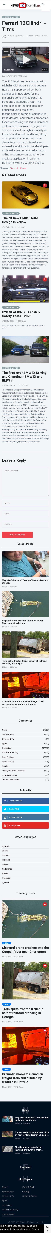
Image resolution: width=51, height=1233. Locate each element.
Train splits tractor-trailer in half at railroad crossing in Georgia (22, 1013)
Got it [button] (47, 1228)
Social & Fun (8, 734)
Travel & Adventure (10, 780)
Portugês (6, 878)
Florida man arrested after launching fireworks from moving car (28, 1150)
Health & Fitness (9, 775)
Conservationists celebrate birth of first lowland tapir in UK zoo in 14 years (32, 1135)
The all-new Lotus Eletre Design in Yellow (20, 220)
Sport (4, 743)
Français (6, 860)
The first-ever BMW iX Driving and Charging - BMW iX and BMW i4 (24, 376)
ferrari (23, 168)
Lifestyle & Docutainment (13, 770)
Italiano (5, 864)
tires (12, 168)
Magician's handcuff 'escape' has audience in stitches (32, 1118)
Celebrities (6, 748)
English (5, 851)
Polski (5, 873)
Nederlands (7, 869)
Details (35, 1229)
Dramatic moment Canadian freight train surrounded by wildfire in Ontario (23, 702)
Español (5, 855)
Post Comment (17, 535)
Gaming (5, 766)
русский (5, 882)
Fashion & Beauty (10, 752)
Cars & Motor (8, 757)
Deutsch (6, 846)
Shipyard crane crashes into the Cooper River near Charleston (22, 622)
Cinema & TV (8, 739)
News (4, 730)
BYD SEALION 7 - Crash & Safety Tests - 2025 (21, 314)
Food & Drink (8, 761)
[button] (31, 1229)
